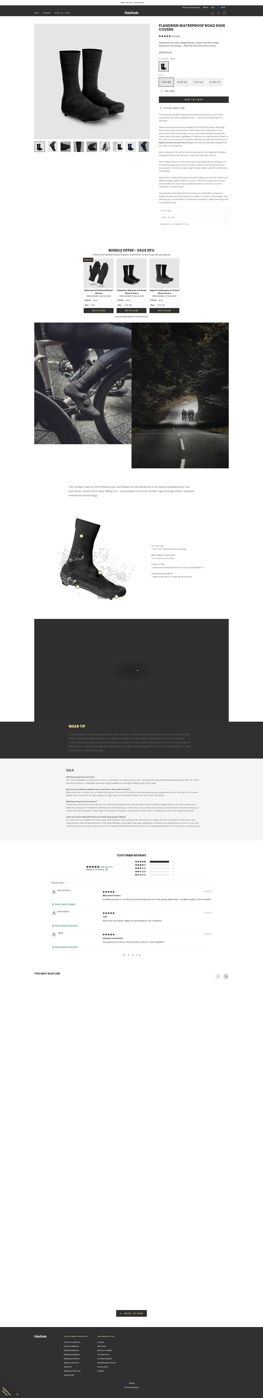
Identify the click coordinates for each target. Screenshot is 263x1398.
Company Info (103, 1354)
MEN (37, 13)
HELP (213, 7)
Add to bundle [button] (98, 310)
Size (161, 75)
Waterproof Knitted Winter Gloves (98, 292)
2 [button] (128, 955)
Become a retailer (104, 1350)
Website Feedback (71, 1350)
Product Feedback (71, 1346)
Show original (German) (66, 925)
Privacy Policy (102, 1367)
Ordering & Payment (72, 1371)
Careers (100, 1342)
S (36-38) (166, 82)
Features (166, 211)
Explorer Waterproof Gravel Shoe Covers (164, 292)
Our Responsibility (104, 1359)
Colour (167, 59)
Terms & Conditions (72, 1342)
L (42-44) (198, 82)
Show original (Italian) (65, 904)
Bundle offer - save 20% (131, 250)
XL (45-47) (215, 82)
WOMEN (47, 13)
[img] (109, 891)
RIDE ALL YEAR (62, 13)
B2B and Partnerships (191, 7)
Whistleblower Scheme (106, 1363)
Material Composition (175, 224)
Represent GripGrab (72, 1354)
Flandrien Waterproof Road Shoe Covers (131, 292)
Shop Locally (69, 1375)
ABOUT (205, 7)
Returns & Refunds (71, 1363)
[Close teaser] (17, 1394)
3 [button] (132, 955)
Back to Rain (133, 1313)
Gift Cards (101, 1346)
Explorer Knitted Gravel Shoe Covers (176, 142)
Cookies (100, 1371)
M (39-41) (182, 82)
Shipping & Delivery (72, 1359)
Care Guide (168, 217)
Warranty (68, 1367)
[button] (165, 36)
